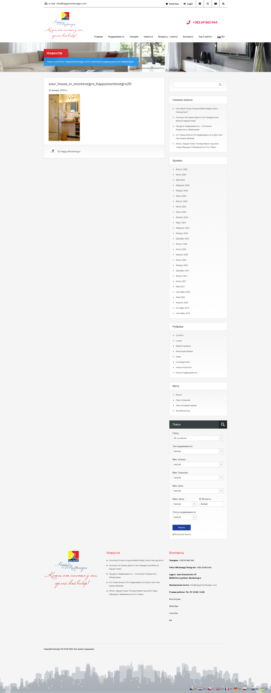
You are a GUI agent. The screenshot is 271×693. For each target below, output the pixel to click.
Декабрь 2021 (182, 270)
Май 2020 (180, 297)
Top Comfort (205, 36)
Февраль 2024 (182, 228)
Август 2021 (181, 276)
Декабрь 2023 (182, 238)
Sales (178, 357)
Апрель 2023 (182, 254)
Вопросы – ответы (168, 36)
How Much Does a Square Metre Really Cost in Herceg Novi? (136, 560)
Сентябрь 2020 (183, 292)
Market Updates (183, 346)
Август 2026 (181, 169)
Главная (98, 36)
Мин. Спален (179, 459)
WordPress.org (183, 411)
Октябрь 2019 (182, 308)
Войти (179, 395)
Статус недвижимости (184, 512)
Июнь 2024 (181, 212)
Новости (148, 36)
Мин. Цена (178, 486)
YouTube (173, 613)
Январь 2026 (182, 190)
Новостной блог (184, 367)
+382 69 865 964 (205, 22)
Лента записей (183, 400)
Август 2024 (181, 201)
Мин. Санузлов (180, 472)
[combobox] (198, 438)
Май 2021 (180, 286)
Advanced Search (182, 534)
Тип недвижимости (182, 446)
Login (190, 4)
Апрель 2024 (182, 217)
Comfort (179, 335)
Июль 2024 (181, 206)
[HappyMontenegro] (64, 27)
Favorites (174, 4)
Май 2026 (180, 180)
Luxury (179, 341)
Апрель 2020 (182, 302)
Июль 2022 (181, 260)
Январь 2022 (182, 265)
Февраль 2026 (182, 185)
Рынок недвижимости (186, 373)
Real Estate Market (184, 351)
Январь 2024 (182, 233)
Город (176, 433)
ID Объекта (205, 499)
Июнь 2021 (181, 281)
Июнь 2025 (181, 196)
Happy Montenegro (70, 151)
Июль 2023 (181, 249)
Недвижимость (116, 36)
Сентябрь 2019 (183, 313)
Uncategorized (182, 362)
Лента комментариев (186, 405)
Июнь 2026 (181, 174)
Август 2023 (181, 244)
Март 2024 (181, 222)
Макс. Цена (178, 499)
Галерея (134, 36)
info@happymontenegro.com (71, 3)
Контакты (188, 36)
